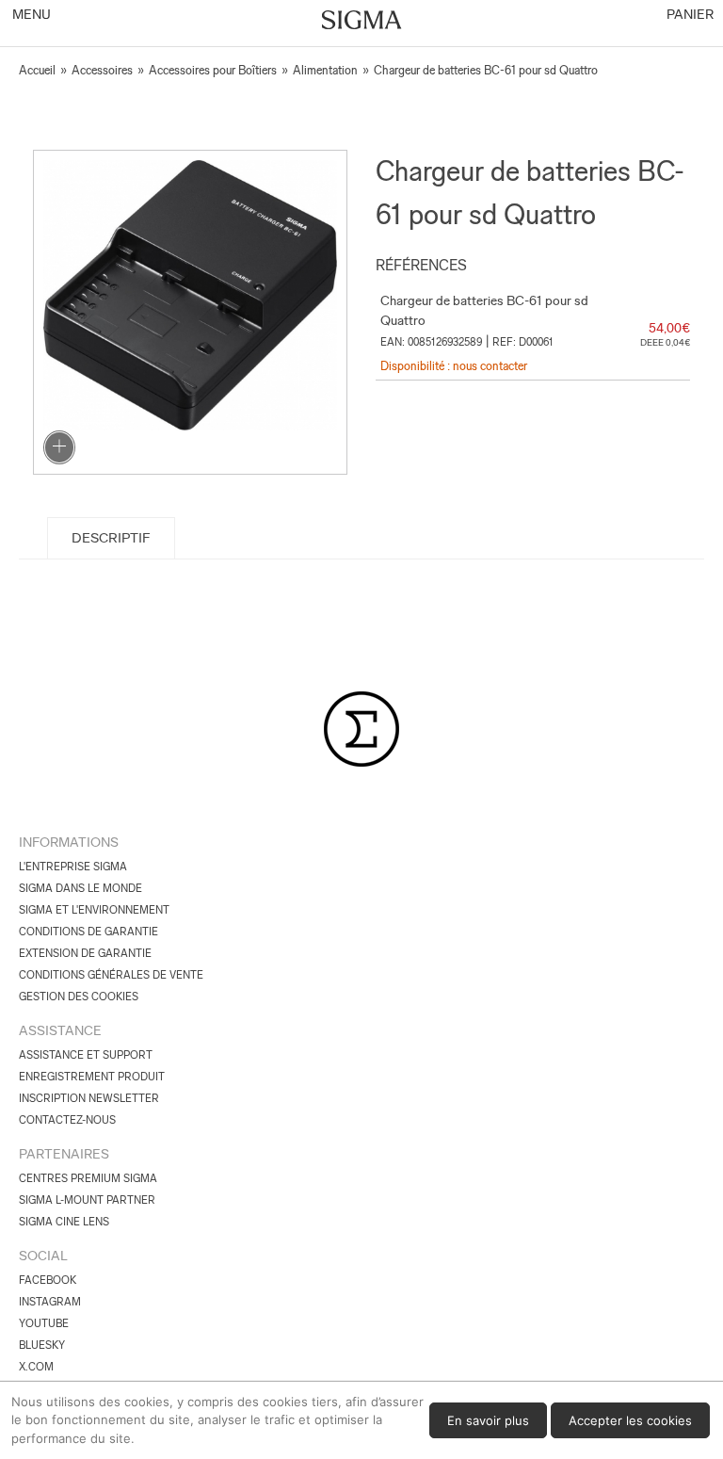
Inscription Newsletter (89, 1098)
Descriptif (111, 537)
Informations (69, 842)
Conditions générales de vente (111, 974)
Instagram (50, 1301)
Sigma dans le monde (80, 888)
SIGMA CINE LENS (64, 1221)
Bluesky (42, 1345)
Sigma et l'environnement (94, 909)
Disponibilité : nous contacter (453, 366)
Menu (30, 14)
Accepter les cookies (630, 1420)
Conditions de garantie (88, 931)
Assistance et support (86, 1055)
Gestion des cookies (78, 996)
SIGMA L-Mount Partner (87, 1200)
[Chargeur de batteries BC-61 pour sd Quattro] (190, 311)
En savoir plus (488, 1420)
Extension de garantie (85, 953)
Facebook (47, 1280)
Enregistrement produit (92, 1076)
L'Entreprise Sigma (73, 866)
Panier (689, 14)
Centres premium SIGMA (88, 1178)
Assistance (60, 1030)
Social (43, 1255)
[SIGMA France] (362, 21)
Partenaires (64, 1153)
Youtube (44, 1323)
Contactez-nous (67, 1120)
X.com (36, 1366)
